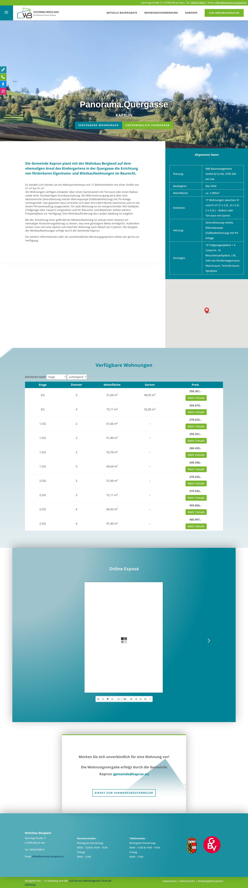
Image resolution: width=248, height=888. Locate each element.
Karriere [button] (191, 12)
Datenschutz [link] (187, 881)
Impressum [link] (170, 881)
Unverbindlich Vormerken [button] (148, 125)
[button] (207, 310)
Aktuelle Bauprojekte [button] (121, 12)
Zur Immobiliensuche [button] (224, 13)
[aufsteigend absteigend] (77, 377)
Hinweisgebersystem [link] (210, 881)
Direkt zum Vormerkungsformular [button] (124, 792)
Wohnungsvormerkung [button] (161, 12)
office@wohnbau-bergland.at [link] (231, 2)
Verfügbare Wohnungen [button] (98, 125)
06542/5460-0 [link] (198, 2)
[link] (38, 18)
